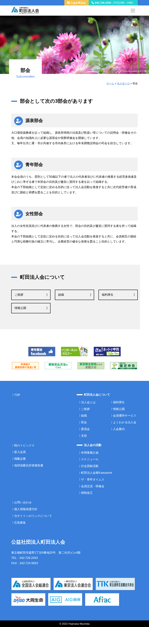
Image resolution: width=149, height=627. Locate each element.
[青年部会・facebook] (41, 351)
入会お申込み (78, 2)
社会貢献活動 (89, 466)
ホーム (110, 83)
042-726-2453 (114, 2)
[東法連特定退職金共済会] (115, 583)
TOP (17, 395)
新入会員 (20, 452)
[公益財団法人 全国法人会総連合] (31, 583)
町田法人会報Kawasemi (96, 472)
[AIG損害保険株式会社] (65, 599)
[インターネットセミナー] (74, 351)
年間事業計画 (89, 452)
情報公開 (20, 307)
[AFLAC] (102, 599)
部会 (84, 422)
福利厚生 (107, 294)
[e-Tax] (107, 351)
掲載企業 (20, 458)
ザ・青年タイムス (92, 479)
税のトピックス (24, 445)
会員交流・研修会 (92, 486)
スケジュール (89, 459)
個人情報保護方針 (25, 509)
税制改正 (87, 492)
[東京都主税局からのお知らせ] (90, 365)
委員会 (85, 429)
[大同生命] (28, 599)
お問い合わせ (23, 502)
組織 (61, 294)
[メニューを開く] (133, 10)
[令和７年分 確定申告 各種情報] (123, 365)
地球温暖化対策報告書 (28, 465)
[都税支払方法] (58, 365)
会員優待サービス (124, 415)
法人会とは (123, 83)
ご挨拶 (19, 294)
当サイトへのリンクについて (33, 515)
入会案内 (119, 429)
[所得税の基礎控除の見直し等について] (25, 365)
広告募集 (20, 522)
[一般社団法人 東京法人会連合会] (73, 583)
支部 (84, 435)
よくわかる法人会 (124, 422)
